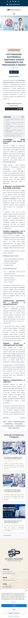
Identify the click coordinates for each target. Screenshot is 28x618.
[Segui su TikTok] (18, 1)
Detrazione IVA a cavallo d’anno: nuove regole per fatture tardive (12, 490)
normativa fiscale (9, 423)
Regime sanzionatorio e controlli (12, 135)
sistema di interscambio (8, 426)
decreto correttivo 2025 (14, 428)
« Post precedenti (7, 535)
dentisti (10, 421)
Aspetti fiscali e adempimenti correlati (13, 133)
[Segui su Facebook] (7, 1)
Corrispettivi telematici (16, 460)
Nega (14, 609)
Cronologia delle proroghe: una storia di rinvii (14, 119)
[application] (14, 108)
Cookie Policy (10, 616)
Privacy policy (16, 616)
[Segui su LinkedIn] (10, 1)
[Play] (6, 109)
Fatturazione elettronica (18, 421)
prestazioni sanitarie (20, 426)
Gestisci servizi (14, 601)
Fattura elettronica (14, 50)
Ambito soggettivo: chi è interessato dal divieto (14, 127)
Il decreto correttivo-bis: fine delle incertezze (14, 123)
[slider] (20, 108)
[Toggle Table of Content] (21, 117)
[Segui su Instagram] (13, 1)
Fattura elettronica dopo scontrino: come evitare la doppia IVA (13, 521)
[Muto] (17, 109)
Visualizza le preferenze (14, 613)
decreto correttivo (19, 423)
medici (4, 421)
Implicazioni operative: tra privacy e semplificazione (14, 130)
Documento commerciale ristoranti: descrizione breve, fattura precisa (13, 458)
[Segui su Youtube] (16, 1)
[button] (26, 590)
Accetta (14, 605)
